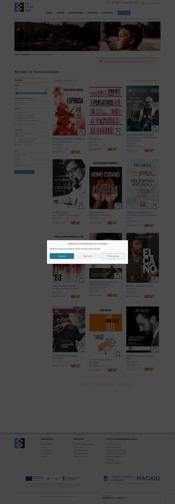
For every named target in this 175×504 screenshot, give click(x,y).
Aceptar (61, 256)
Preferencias (113, 256)
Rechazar (87, 256)
